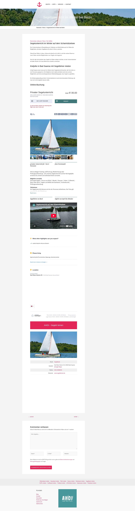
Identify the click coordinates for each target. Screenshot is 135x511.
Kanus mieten (71, 481)
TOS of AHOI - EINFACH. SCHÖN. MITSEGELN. (56, 315)
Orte (54, 4)
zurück (31, 416)
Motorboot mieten (80, 481)
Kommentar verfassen (36, 41)
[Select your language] (32, 306)
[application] (50, 4)
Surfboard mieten (51, 483)
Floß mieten (63, 481)
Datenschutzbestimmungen (66, 459)
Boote (48, 4)
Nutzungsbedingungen (35, 461)
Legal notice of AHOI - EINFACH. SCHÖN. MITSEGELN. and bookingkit (61, 316)
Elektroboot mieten (44, 481)
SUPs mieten (42, 483)
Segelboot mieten (90, 481)
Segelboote (57, 362)
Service (60, 4)
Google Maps (58, 367)
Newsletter (39, 498)
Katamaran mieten (81, 483)
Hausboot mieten (54, 481)
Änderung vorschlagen (42, 500)
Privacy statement (72, 315)
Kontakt (68, 4)
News (43, 41)
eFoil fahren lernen (71, 483)
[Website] (70, 454)
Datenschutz (39, 503)
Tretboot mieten (61, 483)
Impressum (39, 501)
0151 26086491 (58, 370)
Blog (37, 494)
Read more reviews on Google (38, 262)
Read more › (33, 193)
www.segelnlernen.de (59, 373)
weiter (76, 416)
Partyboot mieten (92, 483)
